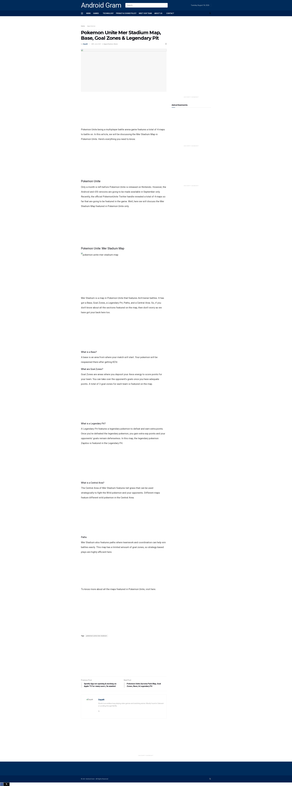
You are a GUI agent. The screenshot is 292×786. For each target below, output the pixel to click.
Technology (108, 13)
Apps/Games (91, 26)
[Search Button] (165, 5)
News (88, 13)
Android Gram (101, 5)
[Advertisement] (122, 22)
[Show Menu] (82, 13)
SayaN (85, 44)
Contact (170, 13)
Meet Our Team (145, 13)
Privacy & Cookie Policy (126, 13)
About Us (158, 13)
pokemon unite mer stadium (96, 636)
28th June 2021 (96, 44)
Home (83, 26)
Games (96, 13)
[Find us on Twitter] (210, 13)
